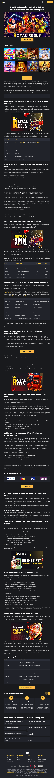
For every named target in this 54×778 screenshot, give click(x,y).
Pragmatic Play (21, 142)
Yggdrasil (38, 142)
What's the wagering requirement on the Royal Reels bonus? (37, 728)
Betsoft (26, 295)
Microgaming (15, 295)
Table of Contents (8, 95)
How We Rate (19, 759)
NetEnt (16, 142)
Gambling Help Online (18, 648)
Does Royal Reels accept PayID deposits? (14, 733)
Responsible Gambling (42, 757)
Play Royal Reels (27, 486)
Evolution (43, 321)
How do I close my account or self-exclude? (36, 739)
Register (50, 1)
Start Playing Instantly (27, 687)
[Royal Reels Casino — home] (3, 2)
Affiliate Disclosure (10, 761)
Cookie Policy (30, 759)
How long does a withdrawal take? (12, 727)
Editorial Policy (9, 759)
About (8, 757)
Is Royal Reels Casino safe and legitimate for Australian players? (14, 722)
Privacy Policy (30, 757)
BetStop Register (41, 761)
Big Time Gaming (7, 292)
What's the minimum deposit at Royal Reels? (36, 722)
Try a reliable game (27, 351)
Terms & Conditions (31, 761)
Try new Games (27, 77)
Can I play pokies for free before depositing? (35, 734)
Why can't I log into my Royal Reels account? (12, 739)
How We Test (19, 757)
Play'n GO (37, 295)
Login (44, 1)
